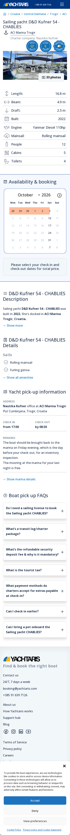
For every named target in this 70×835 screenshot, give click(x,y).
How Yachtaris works (18, 711)
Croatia (15, 14)
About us (9, 705)
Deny (35, 811)
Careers (8, 755)
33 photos (53, 77)
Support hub (11, 718)
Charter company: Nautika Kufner (34, 38)
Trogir (54, 14)
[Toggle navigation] (62, 4)
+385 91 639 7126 (15, 695)
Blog (6, 724)
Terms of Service (15, 742)
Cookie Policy (14, 829)
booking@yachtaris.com (20, 688)
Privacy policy (12, 749)
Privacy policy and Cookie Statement (42, 829)
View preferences (35, 821)
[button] (64, 766)
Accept (35, 800)
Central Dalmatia (35, 14)
